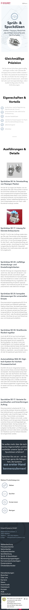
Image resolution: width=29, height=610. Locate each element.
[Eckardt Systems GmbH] (5, 3)
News (3, 582)
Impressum (5, 587)
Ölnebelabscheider (8, 566)
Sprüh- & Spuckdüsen (9, 556)
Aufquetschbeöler (8, 551)
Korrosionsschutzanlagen (10, 561)
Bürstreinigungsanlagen (10, 559)
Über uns (4, 578)
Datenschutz (6, 594)
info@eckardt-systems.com (16, 537)
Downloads (5, 585)
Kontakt (4, 589)
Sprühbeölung (6, 554)
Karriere (4, 580)
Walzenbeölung (7, 544)
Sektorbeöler (6, 549)
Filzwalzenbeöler (7, 547)
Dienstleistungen (7, 573)
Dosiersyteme (6, 563)
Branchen (4, 575)
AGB (2, 592)
